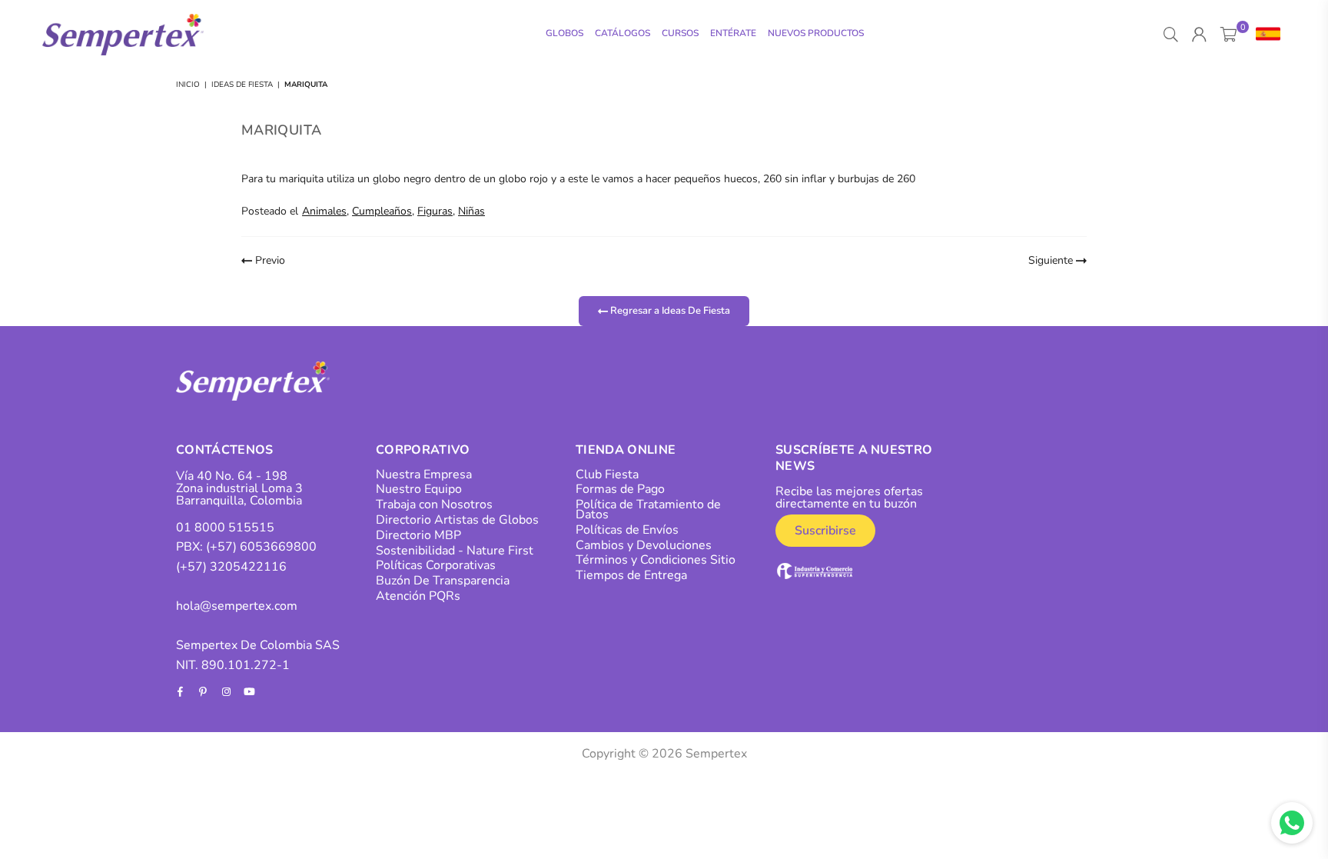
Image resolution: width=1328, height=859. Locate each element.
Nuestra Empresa (424, 474)
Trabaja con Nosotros (434, 504)
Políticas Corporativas (436, 565)
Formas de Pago (620, 489)
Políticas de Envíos (627, 529)
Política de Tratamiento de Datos (648, 509)
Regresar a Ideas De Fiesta (669, 311)
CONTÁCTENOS (225, 449)
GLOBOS (564, 33)
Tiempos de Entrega (631, 575)
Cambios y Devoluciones (644, 545)
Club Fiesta (607, 474)
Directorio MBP (418, 535)
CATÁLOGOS (622, 33)
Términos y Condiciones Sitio (655, 559)
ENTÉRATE (733, 33)
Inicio (188, 84)
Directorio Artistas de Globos (457, 519)
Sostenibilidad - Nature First (454, 550)
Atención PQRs (418, 596)
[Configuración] (1264, 34)
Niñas (471, 211)
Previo (268, 260)
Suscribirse (825, 530)
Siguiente (1052, 260)
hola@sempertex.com (236, 606)
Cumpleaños (382, 211)
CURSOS (680, 33)
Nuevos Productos (816, 33)
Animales (324, 211)
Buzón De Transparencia (443, 580)
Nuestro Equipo (419, 489)
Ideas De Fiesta (242, 84)
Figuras (435, 211)
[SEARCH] (1171, 34)
